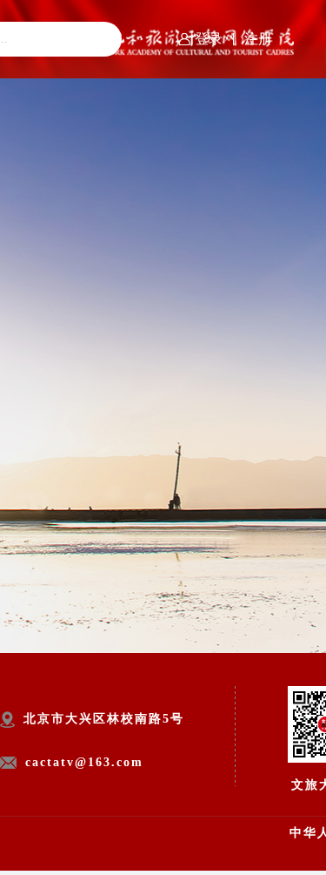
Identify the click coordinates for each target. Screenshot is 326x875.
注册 (258, 38)
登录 (209, 38)
